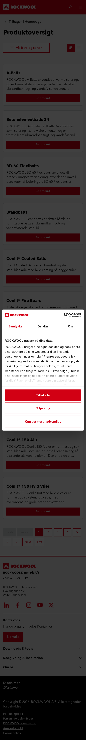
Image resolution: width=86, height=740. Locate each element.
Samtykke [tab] (15, 326)
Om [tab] (70, 326)
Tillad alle (43, 395)
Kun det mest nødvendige (43, 421)
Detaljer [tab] (43, 326)
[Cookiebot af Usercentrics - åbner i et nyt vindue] (63, 315)
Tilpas (40, 408)
